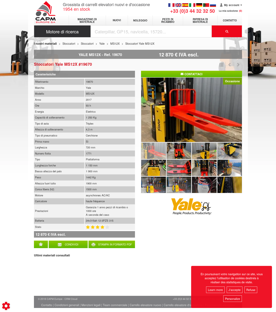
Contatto (230, 20)
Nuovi (117, 20)
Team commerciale (115, 305)
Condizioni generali (67, 305)
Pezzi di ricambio (167, 20)
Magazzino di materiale (87, 20)
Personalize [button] (232, 299)
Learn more (215, 290)
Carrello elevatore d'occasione (183, 305)
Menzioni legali (90, 305)
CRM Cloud (70, 298)
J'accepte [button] (235, 290)
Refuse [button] (250, 290)
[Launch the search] (227, 31)
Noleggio (140, 20)
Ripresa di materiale (200, 20)
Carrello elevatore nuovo (145, 305)
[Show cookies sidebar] (6, 306)
